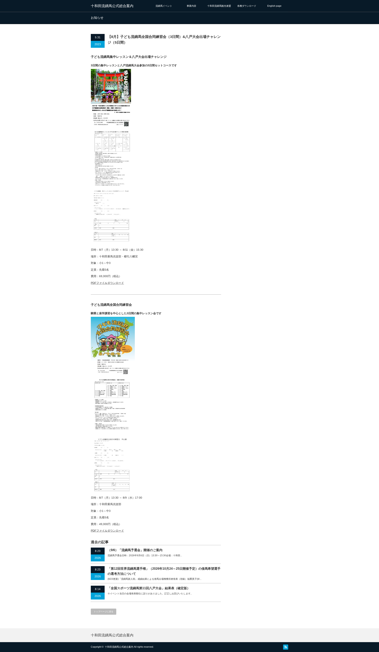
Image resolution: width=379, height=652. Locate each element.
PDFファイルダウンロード (107, 282)
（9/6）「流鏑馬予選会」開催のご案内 (135, 550)
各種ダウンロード (246, 6)
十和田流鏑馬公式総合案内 (112, 6)
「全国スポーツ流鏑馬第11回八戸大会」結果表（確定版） (149, 588)
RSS (285, 647)
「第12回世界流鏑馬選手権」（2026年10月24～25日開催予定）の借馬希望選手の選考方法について (164, 571)
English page (274, 6)
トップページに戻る (103, 611)
